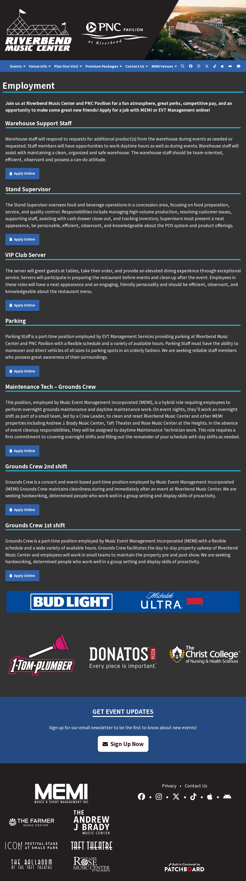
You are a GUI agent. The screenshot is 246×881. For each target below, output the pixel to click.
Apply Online (24, 173)
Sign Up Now (126, 743)
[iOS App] (210, 796)
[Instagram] (160, 796)
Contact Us (196, 785)
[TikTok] (194, 796)
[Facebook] (142, 796)
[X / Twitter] (176, 796)
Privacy (169, 785)
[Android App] (227, 796)
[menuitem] (17, 66)
